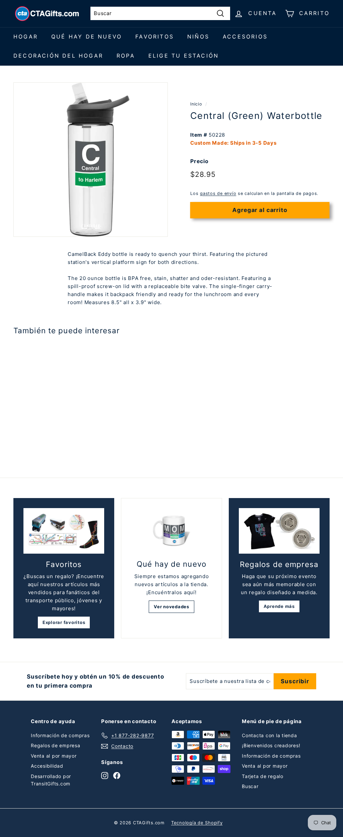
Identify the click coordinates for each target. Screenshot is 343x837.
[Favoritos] (63, 531)
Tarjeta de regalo (262, 776)
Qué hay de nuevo (86, 36)
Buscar (250, 786)
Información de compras (60, 735)
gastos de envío (218, 193)
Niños (198, 36)
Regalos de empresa (55, 745)
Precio (199, 161)
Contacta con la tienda (269, 735)
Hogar (25, 36)
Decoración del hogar (58, 55)
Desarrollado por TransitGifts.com (51, 779)
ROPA (126, 55)
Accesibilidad (47, 766)
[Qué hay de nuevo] (171, 531)
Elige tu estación (183, 55)
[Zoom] (90, 159)
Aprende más (279, 606)
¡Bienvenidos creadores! (271, 745)
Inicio (196, 104)
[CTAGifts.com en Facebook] (116, 775)
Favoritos (154, 36)
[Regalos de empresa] (279, 531)
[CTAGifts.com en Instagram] (104, 775)
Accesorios (245, 36)
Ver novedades (171, 606)
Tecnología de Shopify (197, 822)
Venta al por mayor (54, 756)
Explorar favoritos (64, 622)
